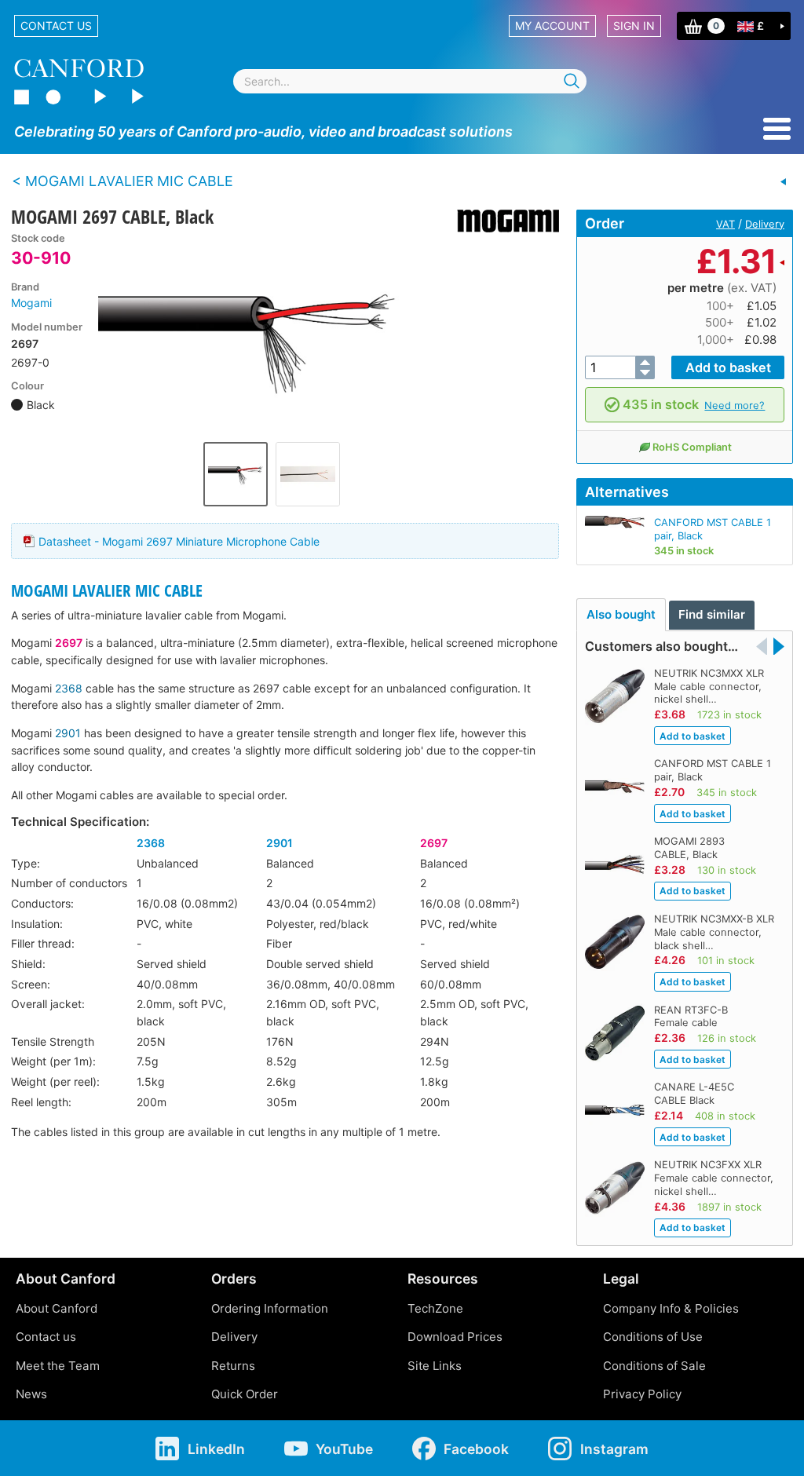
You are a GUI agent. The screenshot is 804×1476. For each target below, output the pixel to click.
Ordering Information (269, 1308)
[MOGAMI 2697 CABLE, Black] (271, 333)
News (31, 1393)
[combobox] (410, 81)
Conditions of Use (653, 1336)
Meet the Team (58, 1365)
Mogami (31, 302)
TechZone (435, 1308)
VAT (725, 223)
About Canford (56, 1308)
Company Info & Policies (671, 1308)
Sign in (634, 25)
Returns (233, 1365)
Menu (777, 129)
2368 (68, 688)
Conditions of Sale (654, 1365)
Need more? (734, 405)
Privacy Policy (642, 1393)
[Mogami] (502, 221)
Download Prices (454, 1336)
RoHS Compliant (692, 446)
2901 (68, 733)
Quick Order (244, 1393)
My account (552, 25)
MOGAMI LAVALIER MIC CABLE (107, 590)
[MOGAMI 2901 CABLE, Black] (783, 182)
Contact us (56, 25)
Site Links (434, 1365)
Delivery (764, 223)
